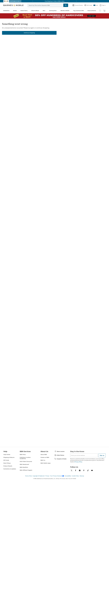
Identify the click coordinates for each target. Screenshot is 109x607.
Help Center (6, 454)
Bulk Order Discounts (26, 461)
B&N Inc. (43, 460)
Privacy (47, 476)
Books (15, 10)
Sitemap (82, 476)
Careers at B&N (45, 457)
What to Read (35, 10)
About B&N (44, 454)
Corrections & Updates (9, 469)
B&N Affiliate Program (26, 470)
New (44, 10)
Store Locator (60, 451)
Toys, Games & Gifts (78, 10)
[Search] (65, 5)
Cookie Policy (75, 476)
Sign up (102, 455)
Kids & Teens (24, 10)
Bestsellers (6, 10)
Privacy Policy (78, 461)
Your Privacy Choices (55, 476)
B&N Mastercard (24, 464)
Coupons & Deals (61, 459)
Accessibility (68, 476)
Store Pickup (7, 463)
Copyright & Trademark (39, 476)
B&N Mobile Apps (46, 463)
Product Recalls (7, 466)
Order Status (60, 455)
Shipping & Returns (8, 457)
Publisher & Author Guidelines (25, 458)
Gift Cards (6, 460)
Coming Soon (53, 10)
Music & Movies (92, 10)
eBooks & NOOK (64, 10)
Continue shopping (29, 32)
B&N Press (23, 454)
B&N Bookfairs (24, 467)
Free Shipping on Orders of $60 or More (54, 1)
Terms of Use (28, 476)
